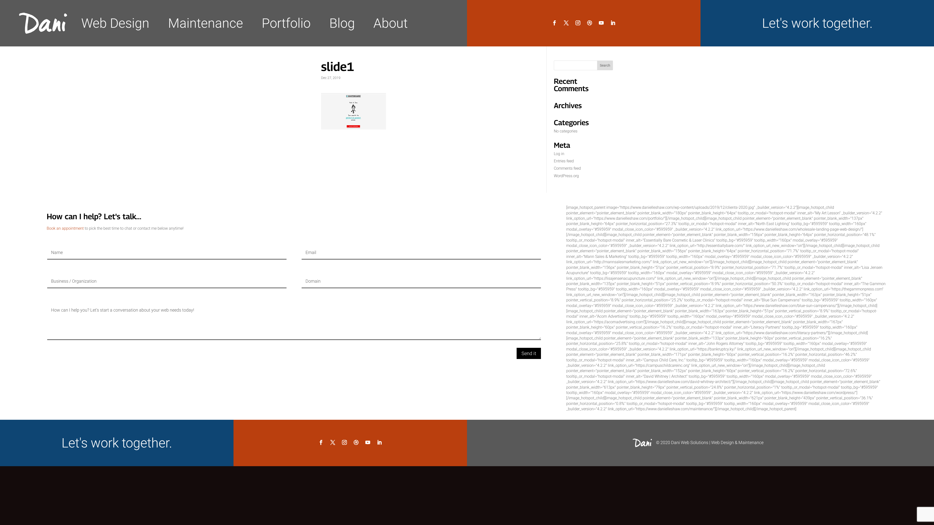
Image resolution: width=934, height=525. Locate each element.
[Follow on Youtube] (601, 23)
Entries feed (564, 161)
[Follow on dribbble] (589, 23)
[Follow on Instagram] (578, 23)
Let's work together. (817, 23)
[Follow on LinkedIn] (613, 23)
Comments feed (567, 168)
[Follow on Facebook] (554, 23)
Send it (528, 353)
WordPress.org (566, 176)
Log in (559, 153)
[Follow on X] (566, 23)
